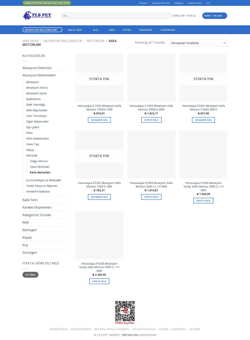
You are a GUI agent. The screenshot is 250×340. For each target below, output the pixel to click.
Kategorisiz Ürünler (36, 215)
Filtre (29, 133)
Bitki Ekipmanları (36, 110)
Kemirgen (146, 30)
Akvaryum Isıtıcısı (37, 87)
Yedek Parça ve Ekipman (41, 186)
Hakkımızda (194, 3)
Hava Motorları (39, 167)
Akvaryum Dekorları (37, 68)
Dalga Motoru (39, 161)
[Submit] (168, 15)
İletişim (143, 3)
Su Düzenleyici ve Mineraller (43, 180)
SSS (208, 3)
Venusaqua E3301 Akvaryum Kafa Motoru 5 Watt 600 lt (203, 107)
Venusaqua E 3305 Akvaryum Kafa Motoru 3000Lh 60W (151, 107)
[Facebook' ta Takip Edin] (214, 3)
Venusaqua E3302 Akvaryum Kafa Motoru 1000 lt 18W (99, 184)
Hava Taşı (32, 144)
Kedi (112, 30)
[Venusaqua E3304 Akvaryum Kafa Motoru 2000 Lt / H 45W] (151, 155)
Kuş (95, 30)
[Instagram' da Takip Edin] (218, 3)
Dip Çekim (32, 127)
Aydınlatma (33, 99)
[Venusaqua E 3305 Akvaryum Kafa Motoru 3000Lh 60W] (151, 77)
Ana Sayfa (30, 41)
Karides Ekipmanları (37, 207)
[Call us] (225, 3)
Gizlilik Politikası (144, 329)
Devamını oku (99, 119)
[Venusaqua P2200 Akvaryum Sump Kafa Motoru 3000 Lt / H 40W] (203, 155)
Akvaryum (32, 82)
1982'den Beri (130, 335)
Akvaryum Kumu (36, 93)
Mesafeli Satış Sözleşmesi (111, 329)
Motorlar (95, 41)
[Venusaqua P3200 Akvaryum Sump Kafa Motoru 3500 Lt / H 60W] (99, 235)
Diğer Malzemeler (37, 121)
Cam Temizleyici (36, 116)
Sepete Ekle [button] (151, 119)
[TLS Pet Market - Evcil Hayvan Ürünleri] (38, 16)
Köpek (127, 30)
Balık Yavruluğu (35, 104)
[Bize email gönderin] (222, 3)
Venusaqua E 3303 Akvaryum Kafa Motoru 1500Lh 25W (99, 107)
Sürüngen (168, 30)
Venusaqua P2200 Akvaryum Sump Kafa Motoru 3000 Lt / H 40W (203, 186)
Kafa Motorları (40, 172)
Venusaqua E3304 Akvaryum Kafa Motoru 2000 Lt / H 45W (151, 184)
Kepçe (30, 150)
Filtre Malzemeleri (37, 138)
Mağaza (178, 3)
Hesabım (194, 329)
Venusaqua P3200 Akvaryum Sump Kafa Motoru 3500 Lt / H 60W (99, 267)
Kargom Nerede (161, 3)
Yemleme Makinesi (38, 191)
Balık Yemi (75, 30)
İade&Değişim (59, 329)
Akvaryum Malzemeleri (41, 30)
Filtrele (30, 274)
